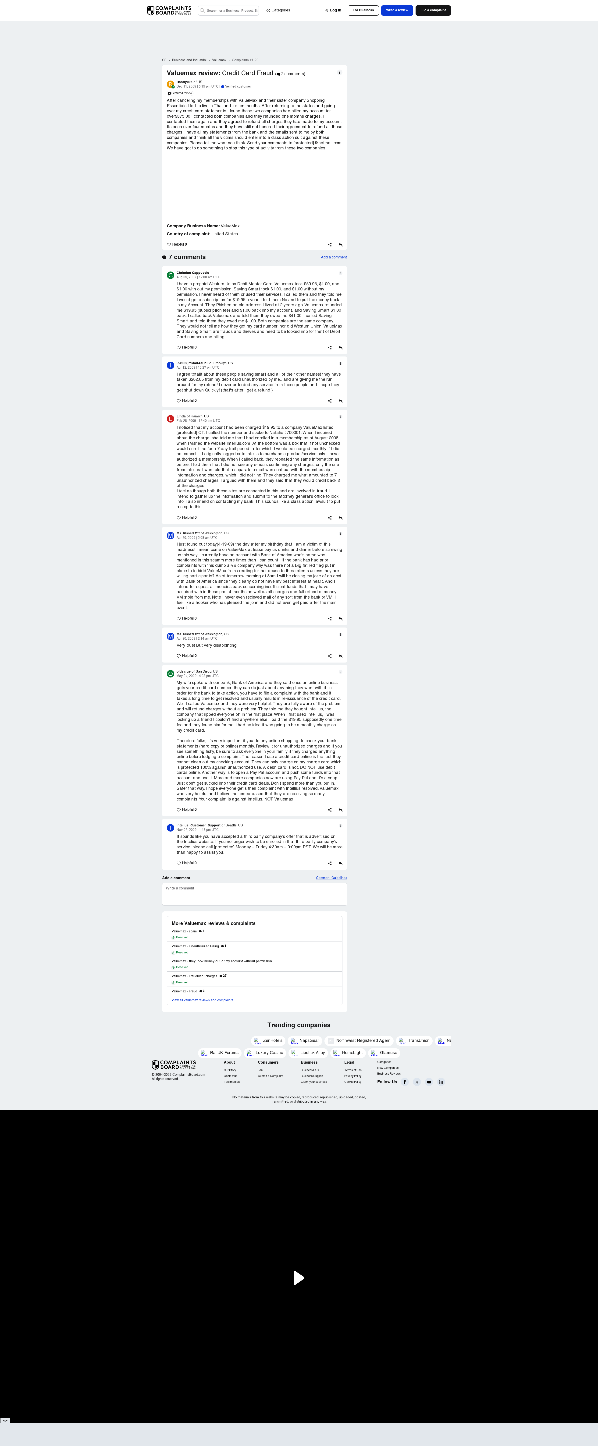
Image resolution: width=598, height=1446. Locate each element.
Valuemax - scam (188, 931)
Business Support (312, 1076)
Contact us (230, 1076)
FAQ (260, 1070)
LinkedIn (441, 1082)
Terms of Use (353, 1070)
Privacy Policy (352, 1076)
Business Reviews (389, 1073)
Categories (281, 10)
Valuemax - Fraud (188, 991)
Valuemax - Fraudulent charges (199, 976)
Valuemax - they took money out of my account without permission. (222, 961)
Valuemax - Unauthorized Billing (199, 946)
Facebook (405, 1082)
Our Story (230, 1070)
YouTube (429, 1082)
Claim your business (314, 1082)
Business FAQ (310, 1070)
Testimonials (232, 1082)
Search (202, 10)
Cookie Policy (352, 1082)
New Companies (388, 1068)
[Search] (228, 11)
